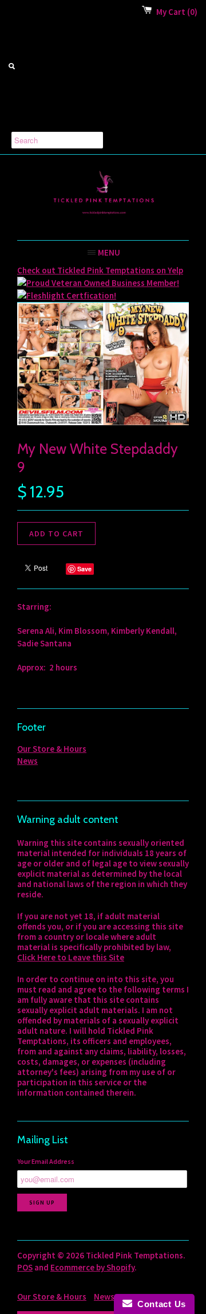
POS (25, 1267)
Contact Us (159, 1304)
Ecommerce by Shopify (92, 1267)
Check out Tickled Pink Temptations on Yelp (100, 270)
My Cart (176, 11)
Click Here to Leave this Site (70, 957)
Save (84, 568)
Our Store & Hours (51, 748)
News (27, 760)
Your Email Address (45, 1161)
